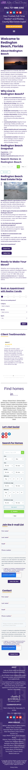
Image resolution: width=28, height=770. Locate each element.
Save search (5, 172)
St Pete (20, 415)
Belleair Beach (12, 400)
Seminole (4, 415)
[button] (14, 31)
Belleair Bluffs (21, 400)
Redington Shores (17, 411)
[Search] (18, 166)
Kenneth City (9, 406)
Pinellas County (12, 410)
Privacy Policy (14, 767)
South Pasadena (12, 415)
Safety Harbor (19, 743)
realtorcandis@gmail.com (9, 276)
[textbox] (8, 459)
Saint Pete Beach (11, 413)
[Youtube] (10, 12)
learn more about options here (12, 230)
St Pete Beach (9, 749)
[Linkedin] (14, 12)
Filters (23, 166)
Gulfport (8, 404)
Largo (15, 406)
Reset (15, 516)
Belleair (5, 726)
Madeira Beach (22, 406)
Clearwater (13, 402)
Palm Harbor (11, 739)
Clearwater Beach (22, 402)
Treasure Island (17, 751)
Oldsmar (19, 408)
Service (3, 309)
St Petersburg (9, 417)
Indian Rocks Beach (17, 404)
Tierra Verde (17, 417)
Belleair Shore (5, 402)
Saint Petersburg (21, 413)
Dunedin (3, 404)
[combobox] (8, 459)
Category (3, 303)
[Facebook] (7, 12)
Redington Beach (6, 411)
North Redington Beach (9, 408)
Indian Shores (19, 732)
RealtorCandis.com (14, 753)
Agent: (2, 315)
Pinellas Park (21, 410)
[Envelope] (20, 12)
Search (15, 511)
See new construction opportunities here (13, 240)
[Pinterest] (17, 12)
